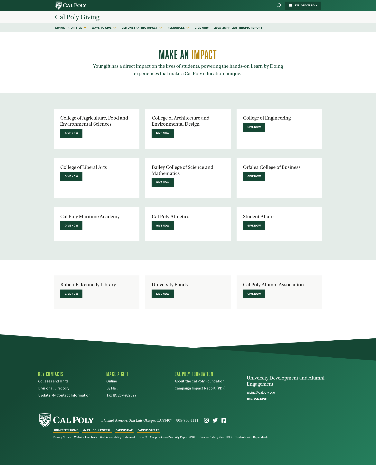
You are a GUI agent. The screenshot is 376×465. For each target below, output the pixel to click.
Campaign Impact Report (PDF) (200, 389)
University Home (66, 430)
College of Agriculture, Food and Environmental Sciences (94, 121)
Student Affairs (259, 216)
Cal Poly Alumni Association (273, 285)
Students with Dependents (251, 437)
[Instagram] (206, 420)
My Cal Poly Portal (97, 430)
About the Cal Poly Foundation (199, 382)
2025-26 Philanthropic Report (238, 28)
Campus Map (124, 430)
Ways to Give (102, 28)
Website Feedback (85, 437)
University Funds (170, 285)
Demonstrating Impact (139, 28)
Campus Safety (148, 430)
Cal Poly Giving (77, 17)
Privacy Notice (62, 437)
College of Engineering (267, 118)
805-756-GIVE (257, 399)
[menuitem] (72, 27)
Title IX (142, 437)
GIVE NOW (201, 28)
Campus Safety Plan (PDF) (216, 437)
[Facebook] (223, 420)
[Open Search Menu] (279, 5)
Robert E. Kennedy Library (88, 285)
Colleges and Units (53, 382)
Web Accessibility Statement (117, 437)
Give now (71, 133)
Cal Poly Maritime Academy (90, 216)
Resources (176, 28)
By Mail (112, 389)
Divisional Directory (53, 389)
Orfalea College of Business (272, 167)
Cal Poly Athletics (170, 216)
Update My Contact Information (64, 396)
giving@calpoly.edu (261, 392)
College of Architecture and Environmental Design (180, 121)
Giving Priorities (68, 28)
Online (111, 382)
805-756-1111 (187, 420)
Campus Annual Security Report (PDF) (173, 437)
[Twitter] (215, 420)
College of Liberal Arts (83, 167)
